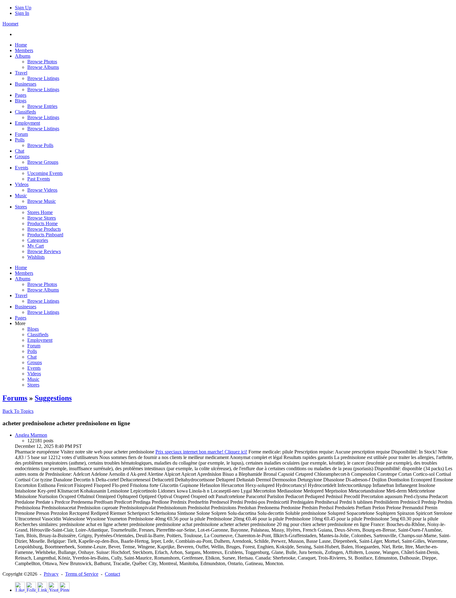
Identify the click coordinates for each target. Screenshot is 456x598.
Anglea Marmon (31, 435)
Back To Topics (18, 411)
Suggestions (53, 398)
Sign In (22, 13)
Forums (14, 398)
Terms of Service (81, 574)
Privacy (51, 574)
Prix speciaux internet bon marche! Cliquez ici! (201, 451)
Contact (112, 574)
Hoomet (10, 23)
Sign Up (23, 7)
